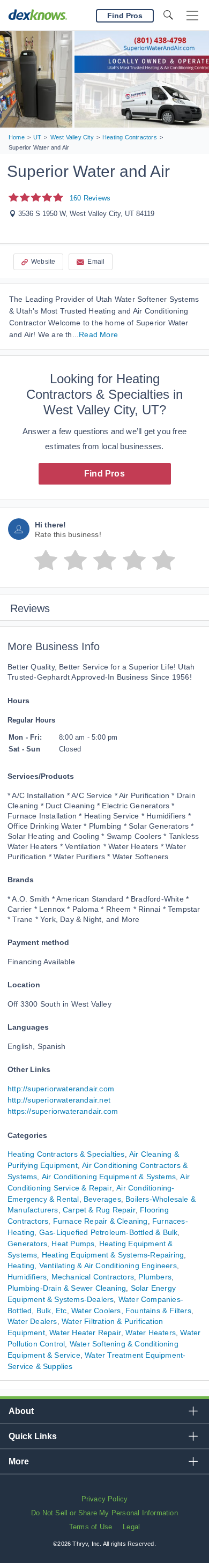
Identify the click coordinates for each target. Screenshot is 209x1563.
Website (43, 261)
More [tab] (19, 1461)
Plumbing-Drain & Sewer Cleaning (67, 1288)
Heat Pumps (72, 1243)
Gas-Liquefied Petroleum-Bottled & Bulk (108, 1232)
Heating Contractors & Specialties (66, 1154)
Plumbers (154, 1276)
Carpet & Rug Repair (99, 1209)
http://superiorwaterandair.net (59, 1100)
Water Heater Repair (85, 1332)
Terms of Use (90, 1527)
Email (95, 261)
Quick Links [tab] (33, 1436)
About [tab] (21, 1411)
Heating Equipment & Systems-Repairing (113, 1255)
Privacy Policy (104, 1499)
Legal (131, 1527)
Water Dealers (32, 1321)
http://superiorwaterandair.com (61, 1088)
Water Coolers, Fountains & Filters (131, 1310)
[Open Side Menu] (192, 16)
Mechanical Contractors (92, 1276)
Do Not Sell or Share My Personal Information (104, 1513)
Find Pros (104, 473)
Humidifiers (27, 1276)
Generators (27, 1243)
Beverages (102, 1199)
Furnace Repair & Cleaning (100, 1221)
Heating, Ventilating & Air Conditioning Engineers (92, 1265)
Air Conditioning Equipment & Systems (109, 1176)
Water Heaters (150, 1332)
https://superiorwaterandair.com (63, 1111)
